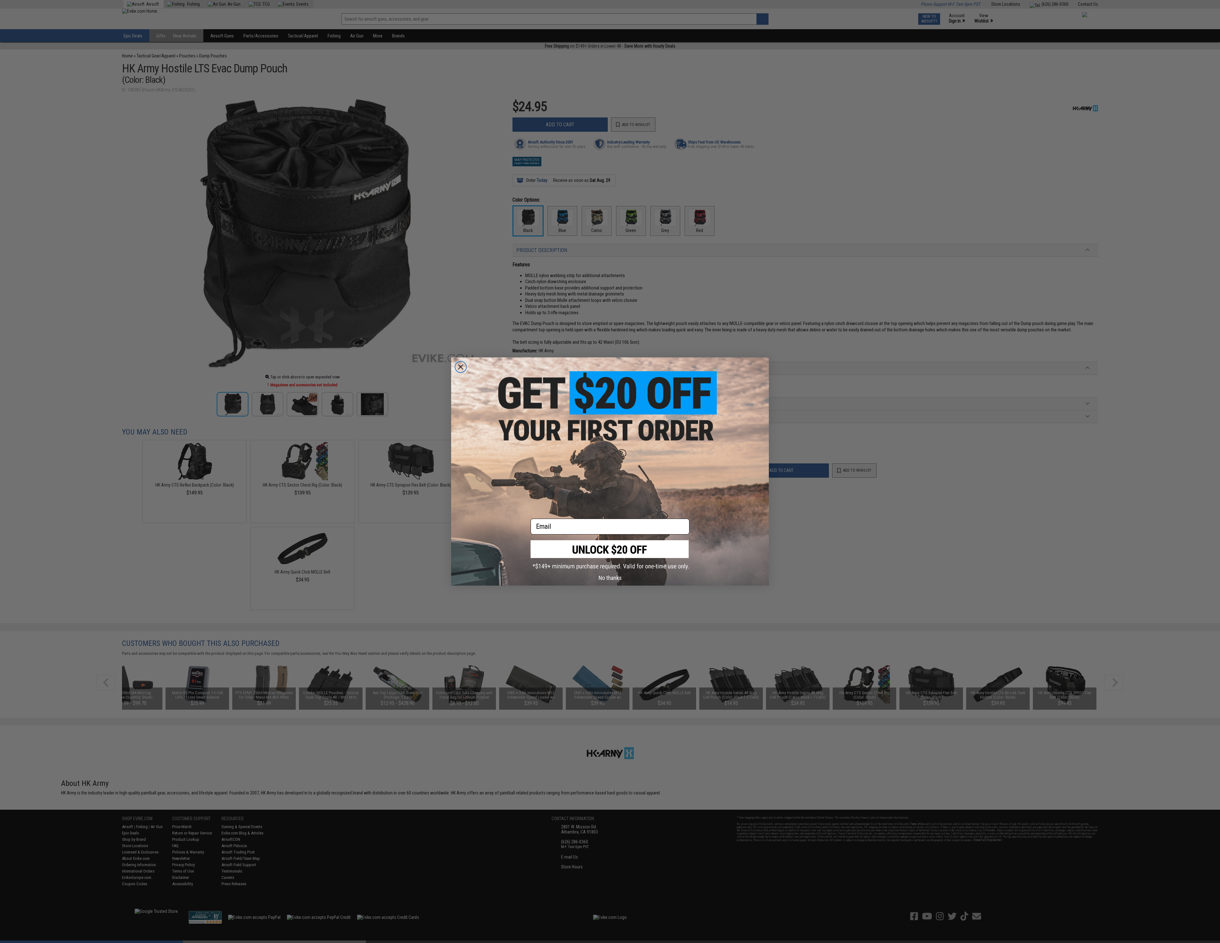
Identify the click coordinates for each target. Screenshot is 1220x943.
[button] (610, 555)
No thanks (610, 577)
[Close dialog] (460, 367)
